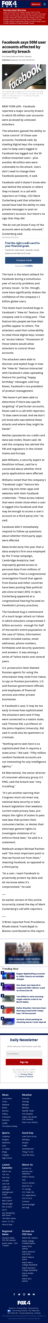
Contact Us (26, 1168)
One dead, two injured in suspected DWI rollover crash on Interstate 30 (30, 988)
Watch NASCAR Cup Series (28, 1252)
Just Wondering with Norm (8, 1214)
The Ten (5, 1174)
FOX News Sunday (9, 1126)
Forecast (25, 1098)
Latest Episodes (7, 1166)
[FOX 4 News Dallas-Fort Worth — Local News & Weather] (9, 4)
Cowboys (6, 1136)
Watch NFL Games (30, 1238)
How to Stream (28, 1183)
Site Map (25, 1207)
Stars (4, 1145)
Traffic (24, 1145)
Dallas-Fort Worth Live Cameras (29, 1118)
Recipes (25, 1142)
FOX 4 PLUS (27, 1198)
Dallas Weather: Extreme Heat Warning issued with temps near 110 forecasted (31, 1011)
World (4, 1107)
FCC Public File (28, 1192)
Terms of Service (25, 1076)
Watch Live (36, 4)
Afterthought (7, 1203)
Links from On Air (29, 1136)
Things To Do (27, 1152)
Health (4, 1123)
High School (7, 1158)
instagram (24, 1294)
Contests (25, 1201)
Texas (4, 1101)
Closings (25, 1101)
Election (5, 1111)
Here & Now (7, 1224)
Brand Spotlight (28, 1204)
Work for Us (27, 1186)
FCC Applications (29, 1195)
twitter (19, 1294)
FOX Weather (27, 1114)
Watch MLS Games (26, 1279)
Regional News (7, 1233)
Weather (27, 1094)
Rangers (5, 1139)
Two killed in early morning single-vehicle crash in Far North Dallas (29, 999)
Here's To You (8, 1221)
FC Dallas (6, 1149)
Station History (28, 1177)
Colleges (5, 1155)
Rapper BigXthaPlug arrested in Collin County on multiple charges (30, 976)
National (5, 1104)
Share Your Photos (30, 1122)
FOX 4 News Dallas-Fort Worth (13, 56)
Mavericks (6, 1142)
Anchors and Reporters (27, 1172)
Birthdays (26, 1139)
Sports (6, 1132)
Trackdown (6, 1197)
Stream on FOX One (28, 1233)
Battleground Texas (7, 1193)
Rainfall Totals (28, 1111)
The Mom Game (9, 1218)
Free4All (5, 1180)
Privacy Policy (27, 1074)
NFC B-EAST (7, 1207)
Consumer (6, 1117)
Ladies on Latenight (6, 1188)
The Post (6, 1177)
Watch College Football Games (28, 1242)
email (34, 1294)
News (5, 1094)
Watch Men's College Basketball (29, 1263)
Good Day (27, 1132)
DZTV (4, 1210)
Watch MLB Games (27, 1247)
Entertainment (28, 1149)
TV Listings (26, 1189)
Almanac (25, 1107)
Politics (5, 1114)
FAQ (24, 1180)
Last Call (5, 1183)
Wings (4, 1152)
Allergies (25, 1104)
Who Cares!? (7, 1200)
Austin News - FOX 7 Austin (10, 1244)
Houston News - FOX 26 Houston (9, 1239)
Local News (7, 1098)
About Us (27, 1164)
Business (28, 56)
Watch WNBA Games (27, 1274)
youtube (29, 1294)
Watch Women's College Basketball (29, 1269)
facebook (14, 1294)
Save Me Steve (28, 1155)
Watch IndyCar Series (28, 1258)
